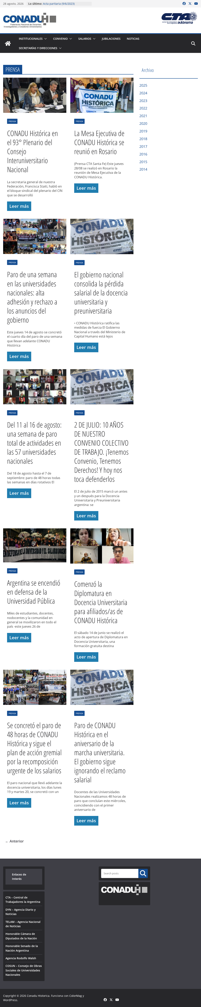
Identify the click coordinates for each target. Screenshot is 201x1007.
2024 (143, 93)
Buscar (143, 873)
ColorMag (75, 996)
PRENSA (12, 121)
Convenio (60, 38)
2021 (143, 115)
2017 (143, 146)
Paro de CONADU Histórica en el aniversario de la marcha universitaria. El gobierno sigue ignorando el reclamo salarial (100, 752)
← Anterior (14, 841)
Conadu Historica (38, 996)
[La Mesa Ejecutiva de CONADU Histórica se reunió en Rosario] (101, 96)
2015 (143, 161)
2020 (143, 123)
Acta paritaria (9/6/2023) (59, 4)
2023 (143, 100)
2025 (143, 85)
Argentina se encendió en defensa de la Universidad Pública (33, 592)
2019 (143, 131)
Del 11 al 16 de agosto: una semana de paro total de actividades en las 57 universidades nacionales (34, 442)
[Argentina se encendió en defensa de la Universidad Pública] (34, 546)
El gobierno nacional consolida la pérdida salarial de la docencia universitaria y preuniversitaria (101, 292)
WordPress (10, 1000)
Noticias (133, 38)
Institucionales (31, 38)
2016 (143, 154)
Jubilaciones (111, 38)
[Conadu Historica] (8, 43)
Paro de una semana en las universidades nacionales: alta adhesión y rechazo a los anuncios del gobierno (32, 297)
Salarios (84, 38)
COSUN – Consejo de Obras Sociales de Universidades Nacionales (23, 970)
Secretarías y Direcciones (38, 48)
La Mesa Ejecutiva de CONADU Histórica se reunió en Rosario (99, 142)
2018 (143, 138)
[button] (45, 38)
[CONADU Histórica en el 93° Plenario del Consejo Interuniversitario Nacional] (34, 96)
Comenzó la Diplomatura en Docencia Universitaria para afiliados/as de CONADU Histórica (100, 602)
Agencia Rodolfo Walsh (20, 958)
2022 (143, 108)
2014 (143, 169)
